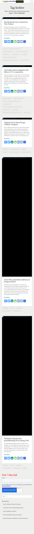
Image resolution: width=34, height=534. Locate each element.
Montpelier (18, 465)
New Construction (24, 60)
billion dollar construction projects (11, 48)
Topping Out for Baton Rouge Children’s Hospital (14, 123)
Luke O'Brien (24, 54)
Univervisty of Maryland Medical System (12, 112)
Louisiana (5, 152)
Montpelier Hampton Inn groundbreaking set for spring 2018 (16, 439)
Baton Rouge (6, 149)
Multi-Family (19, 308)
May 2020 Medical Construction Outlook (12, 514)
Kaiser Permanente (7, 98)
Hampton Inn (5, 465)
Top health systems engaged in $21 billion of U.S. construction (16, 71)
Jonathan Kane (6, 54)
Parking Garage (17, 468)
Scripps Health (6, 109)
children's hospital (15, 149)
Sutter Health (15, 109)
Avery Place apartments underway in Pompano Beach (17, 281)
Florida (12, 308)
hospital (24, 149)
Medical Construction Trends (9, 57)
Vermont (25, 468)
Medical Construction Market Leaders (11, 101)
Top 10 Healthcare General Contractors (12, 504)
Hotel (12, 465)
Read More (7, 38)
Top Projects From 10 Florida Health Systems (13, 507)
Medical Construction (19, 98)
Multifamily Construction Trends (10, 60)
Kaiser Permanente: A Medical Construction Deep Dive (15, 518)
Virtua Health (27, 112)
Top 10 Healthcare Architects (10, 511)
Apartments (5, 308)
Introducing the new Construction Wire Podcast (16, 23)
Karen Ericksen (15, 54)
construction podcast (8, 51)
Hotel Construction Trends (21, 51)
